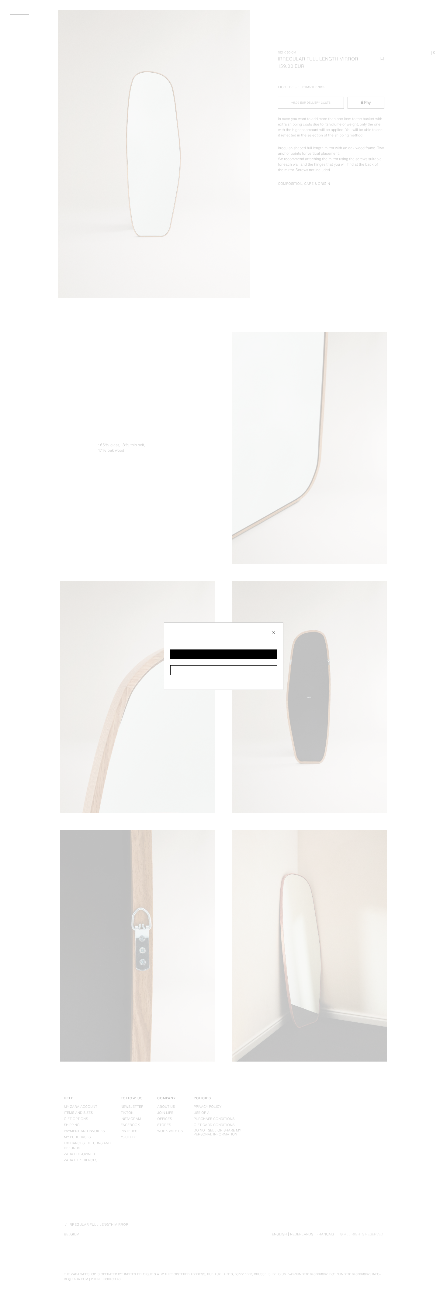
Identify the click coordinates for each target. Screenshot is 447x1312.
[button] (223, 654)
